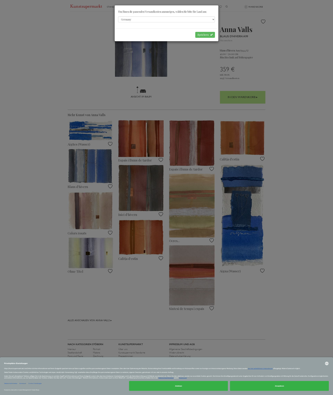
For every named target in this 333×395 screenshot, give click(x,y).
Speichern (204, 34)
